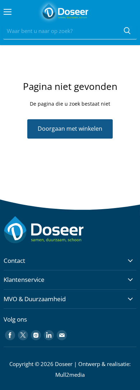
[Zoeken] (127, 31)
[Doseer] (57, 230)
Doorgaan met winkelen (70, 129)
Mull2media (70, 374)
